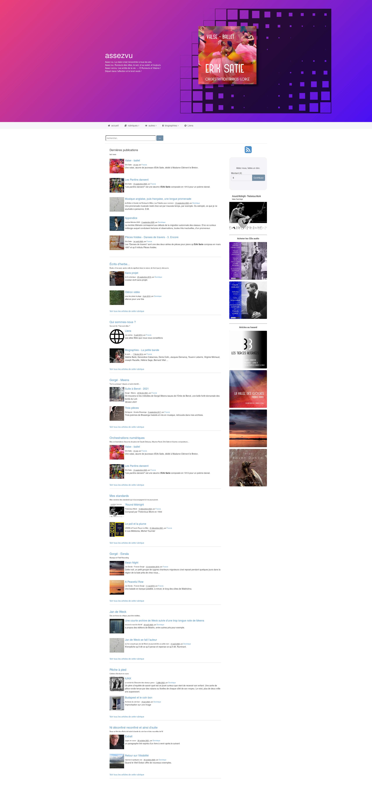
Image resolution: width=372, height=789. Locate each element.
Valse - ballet (132, 160)
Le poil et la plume (135, 523)
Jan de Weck (118, 611)
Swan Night (131, 562)
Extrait (128, 736)
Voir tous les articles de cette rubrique (127, 311)
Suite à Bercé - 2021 (137, 388)
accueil (115, 125)
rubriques (132, 125)
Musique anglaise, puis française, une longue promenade (158, 198)
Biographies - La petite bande (142, 350)
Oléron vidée (132, 292)
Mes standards (119, 496)
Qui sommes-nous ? (123, 322)
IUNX (128, 678)
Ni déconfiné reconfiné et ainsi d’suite (134, 727)
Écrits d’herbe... (120, 264)
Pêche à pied (118, 669)
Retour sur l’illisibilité (137, 755)
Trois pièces (132, 408)
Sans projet (131, 273)
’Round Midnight (134, 504)
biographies (170, 125)
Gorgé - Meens (119, 380)
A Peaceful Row (134, 581)
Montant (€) (236, 173)
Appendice (131, 218)
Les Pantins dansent (137, 179)
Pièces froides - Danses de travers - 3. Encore (151, 237)
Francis (144, 164)
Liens (190, 125)
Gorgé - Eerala (119, 553)
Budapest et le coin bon (138, 697)
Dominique (196, 203)
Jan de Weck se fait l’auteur (141, 639)
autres (151, 125)
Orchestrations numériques (127, 438)
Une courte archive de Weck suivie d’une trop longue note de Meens (164, 620)
